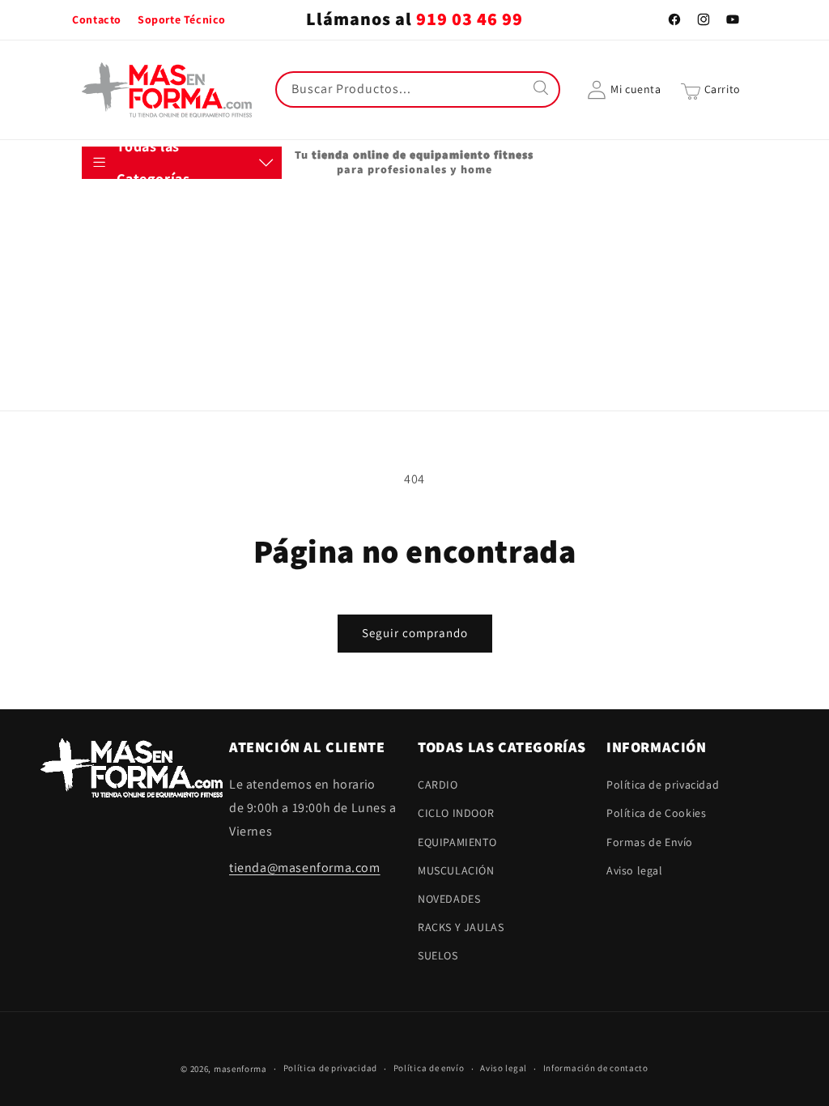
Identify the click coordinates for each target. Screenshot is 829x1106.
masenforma (240, 1068)
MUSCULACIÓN (136, 326)
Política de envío (429, 1068)
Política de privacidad (662, 784)
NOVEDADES (129, 366)
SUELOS (118, 446)
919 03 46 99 (469, 19)
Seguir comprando (415, 632)
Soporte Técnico (182, 19)
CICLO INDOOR (136, 247)
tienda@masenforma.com (304, 867)
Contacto (96, 19)
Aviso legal (634, 870)
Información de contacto (595, 1068)
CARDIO (118, 206)
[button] (710, 90)
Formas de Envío (649, 842)
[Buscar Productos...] (542, 89)
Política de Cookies (656, 813)
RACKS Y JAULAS (141, 405)
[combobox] (417, 89)
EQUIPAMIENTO (137, 286)
